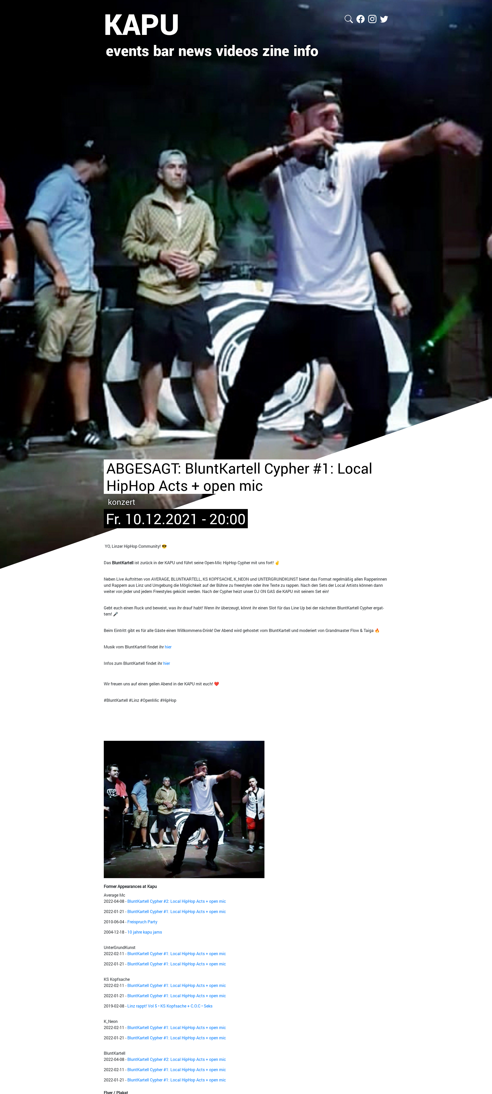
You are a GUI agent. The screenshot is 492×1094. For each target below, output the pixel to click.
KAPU (141, 23)
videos (237, 50)
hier (168, 646)
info (305, 50)
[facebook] (361, 18)
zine (275, 50)
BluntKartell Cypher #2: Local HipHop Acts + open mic (176, 901)
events (127, 50)
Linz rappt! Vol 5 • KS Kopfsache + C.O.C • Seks (169, 1006)
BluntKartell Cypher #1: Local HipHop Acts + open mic (176, 911)
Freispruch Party (142, 921)
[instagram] (372, 18)
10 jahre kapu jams (144, 932)
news (195, 50)
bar (163, 50)
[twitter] (384, 18)
